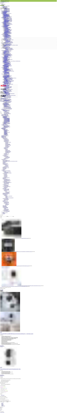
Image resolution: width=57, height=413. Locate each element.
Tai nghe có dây (6, 134)
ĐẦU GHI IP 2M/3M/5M (7, 125)
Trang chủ (1, 287)
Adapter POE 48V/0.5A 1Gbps (24, 238)
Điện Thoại (4, 18)
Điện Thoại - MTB (4, 128)
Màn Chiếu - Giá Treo (5, 212)
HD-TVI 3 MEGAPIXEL (7, 121)
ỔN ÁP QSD (5, 181)
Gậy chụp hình (5, 131)
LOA (6, 191)
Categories (1, 9)
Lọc (13, 216)
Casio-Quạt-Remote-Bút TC (7, 179)
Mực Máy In (5, 164)
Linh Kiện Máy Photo (5, 163)
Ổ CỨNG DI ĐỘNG (6, 183)
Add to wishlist (1, 345)
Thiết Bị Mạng (5, 195)
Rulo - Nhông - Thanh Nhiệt (6, 167)
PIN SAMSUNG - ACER (8, 151)
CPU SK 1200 (5, 176)
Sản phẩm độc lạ (4, 136)
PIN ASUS (7, 149)
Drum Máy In (4, 162)
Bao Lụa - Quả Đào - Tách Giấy (6, 160)
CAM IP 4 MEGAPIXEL (7, 119)
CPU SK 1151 (5, 175)
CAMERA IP (4, 123)
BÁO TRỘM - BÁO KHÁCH (6, 116)
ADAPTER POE (3, 4)
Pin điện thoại (5, 133)
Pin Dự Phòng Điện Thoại (5, 135)
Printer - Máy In (4, 205)
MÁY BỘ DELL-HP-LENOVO (6, 193)
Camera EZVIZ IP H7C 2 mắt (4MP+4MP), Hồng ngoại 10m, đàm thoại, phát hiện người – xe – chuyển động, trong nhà (16, 333)
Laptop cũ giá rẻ (4, 137)
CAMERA (3, 115)
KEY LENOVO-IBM (8, 144)
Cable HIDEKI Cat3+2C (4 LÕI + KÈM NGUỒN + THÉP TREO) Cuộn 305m (23, 251)
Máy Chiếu (4, 213)
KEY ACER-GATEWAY (8, 142)
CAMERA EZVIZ (5, 117)
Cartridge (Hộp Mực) (5, 161)
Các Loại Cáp (4, 171)
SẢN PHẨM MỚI (5, 206)
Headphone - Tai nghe (6, 189)
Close (0, 332)
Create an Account (2, 412)
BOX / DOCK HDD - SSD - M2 (7, 182)
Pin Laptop (5, 148)
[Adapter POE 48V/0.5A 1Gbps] (11, 238)
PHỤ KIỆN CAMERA (5, 127)
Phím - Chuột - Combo (5, 201)
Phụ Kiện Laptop (4, 155)
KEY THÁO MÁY (8, 146)
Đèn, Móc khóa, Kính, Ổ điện (7, 180)
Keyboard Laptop (6, 141)
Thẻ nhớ (5, 208)
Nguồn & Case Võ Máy (5, 198)
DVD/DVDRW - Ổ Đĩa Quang (6, 177)
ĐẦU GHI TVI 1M (6, 126)
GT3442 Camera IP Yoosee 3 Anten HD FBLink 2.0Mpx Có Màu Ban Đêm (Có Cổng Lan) (31, 285)
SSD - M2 (5, 184)
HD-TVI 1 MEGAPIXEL (7, 120)
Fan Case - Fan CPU (6, 199)
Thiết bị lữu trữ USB (6, 209)
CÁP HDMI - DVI (6, 172)
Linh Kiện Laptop (5, 138)
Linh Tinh (5, 42)
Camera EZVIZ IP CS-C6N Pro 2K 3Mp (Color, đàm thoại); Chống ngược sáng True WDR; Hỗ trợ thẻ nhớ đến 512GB (14, 286)
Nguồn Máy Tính (6, 200)
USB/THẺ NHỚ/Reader (5, 207)
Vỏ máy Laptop (6, 154)
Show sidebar (1, 289)
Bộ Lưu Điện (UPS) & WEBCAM (6, 170)
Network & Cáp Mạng (5, 194)
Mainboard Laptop (6, 147)
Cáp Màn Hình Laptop (6, 140)
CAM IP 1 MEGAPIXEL (7, 118)
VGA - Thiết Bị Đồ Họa (6, 211)
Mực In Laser (7, 165)
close (0, 407)
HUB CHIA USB (6, 185)
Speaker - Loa (5, 190)
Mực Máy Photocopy (6, 166)
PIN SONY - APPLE (8, 152)
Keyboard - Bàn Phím (6, 202)
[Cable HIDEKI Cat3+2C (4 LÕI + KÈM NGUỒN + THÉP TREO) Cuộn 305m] (8, 251)
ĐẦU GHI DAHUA (5, 124)
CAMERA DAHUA (5, 6)
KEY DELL (7, 143)
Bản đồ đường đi (2, 395)
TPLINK (6, 197)
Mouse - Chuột (7, 204)
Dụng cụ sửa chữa (6, 156)
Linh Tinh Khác (4, 188)
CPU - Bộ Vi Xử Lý (5, 173)
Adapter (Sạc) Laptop (6, 139)
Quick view (1, 346)
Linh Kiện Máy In (3, 43)
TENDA (6, 196)
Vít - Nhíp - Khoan (8, 157)
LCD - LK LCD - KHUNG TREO (6, 186)
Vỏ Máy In (4, 53)
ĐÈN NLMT (4, 178)
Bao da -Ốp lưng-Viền (6, 130)
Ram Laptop (5, 153)
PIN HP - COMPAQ (8, 150)
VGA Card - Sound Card (5, 210)
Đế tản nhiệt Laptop (6, 158)
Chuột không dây (7, 203)
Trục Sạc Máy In (4, 168)
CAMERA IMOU (5, 122)
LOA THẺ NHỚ (7, 192)
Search (1, 97)
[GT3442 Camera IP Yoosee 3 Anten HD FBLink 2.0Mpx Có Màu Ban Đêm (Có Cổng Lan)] (12, 285)
